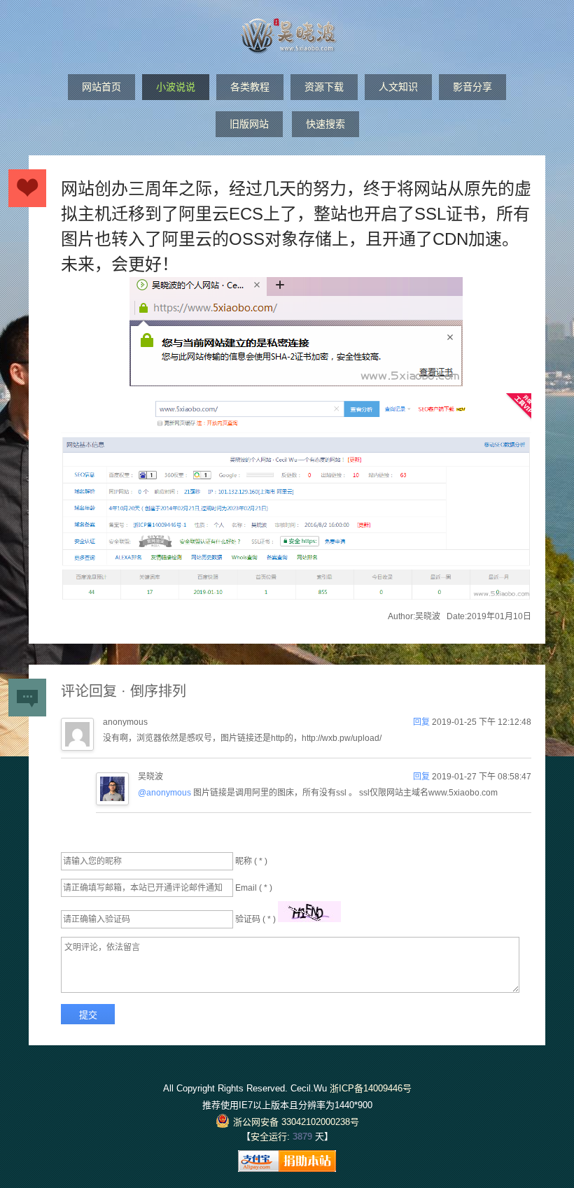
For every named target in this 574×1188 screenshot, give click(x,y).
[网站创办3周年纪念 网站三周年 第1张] (296, 335)
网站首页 (101, 86)
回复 (422, 722)
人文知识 (398, 86)
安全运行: (270, 1136)
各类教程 (250, 86)
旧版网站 (249, 123)
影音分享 (472, 86)
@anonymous (164, 793)
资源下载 (324, 86)
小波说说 (175, 86)
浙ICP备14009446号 (371, 1088)
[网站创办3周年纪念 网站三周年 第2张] (296, 500)
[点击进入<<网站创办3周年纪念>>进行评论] (27, 188)
